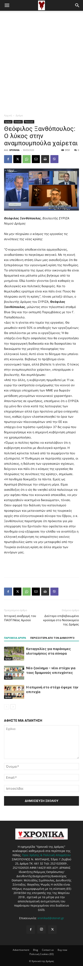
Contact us (48, 950)
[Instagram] (41, 929)
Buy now (62, 950)
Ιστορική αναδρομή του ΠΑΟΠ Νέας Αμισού (20, 618)
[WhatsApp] (27, 159)
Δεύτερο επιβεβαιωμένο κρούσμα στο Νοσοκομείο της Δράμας (61, 620)
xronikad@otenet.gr (50, 918)
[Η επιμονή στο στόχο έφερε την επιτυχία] (14, 692)
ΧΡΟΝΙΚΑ (14, 149)
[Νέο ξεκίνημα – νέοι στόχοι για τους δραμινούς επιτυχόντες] (14, 673)
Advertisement (21, 950)
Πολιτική (29, 121)
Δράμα (19, 115)
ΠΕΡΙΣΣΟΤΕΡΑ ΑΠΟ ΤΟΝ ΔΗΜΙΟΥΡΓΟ (52, 638)
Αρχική (8, 115)
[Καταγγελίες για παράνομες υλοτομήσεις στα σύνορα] (14, 653)
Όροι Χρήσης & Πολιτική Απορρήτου (46, 855)
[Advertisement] (41, 54)
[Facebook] (8, 159)
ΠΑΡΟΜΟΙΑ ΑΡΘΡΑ (15, 638)
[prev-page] (6, 706)
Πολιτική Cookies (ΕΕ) (41, 954)
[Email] (36, 159)
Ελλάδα (18, 121)
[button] (6, 5)
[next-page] (13, 706)
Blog (35, 950)
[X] (17, 159)
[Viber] (54, 159)
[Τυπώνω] (45, 159)
